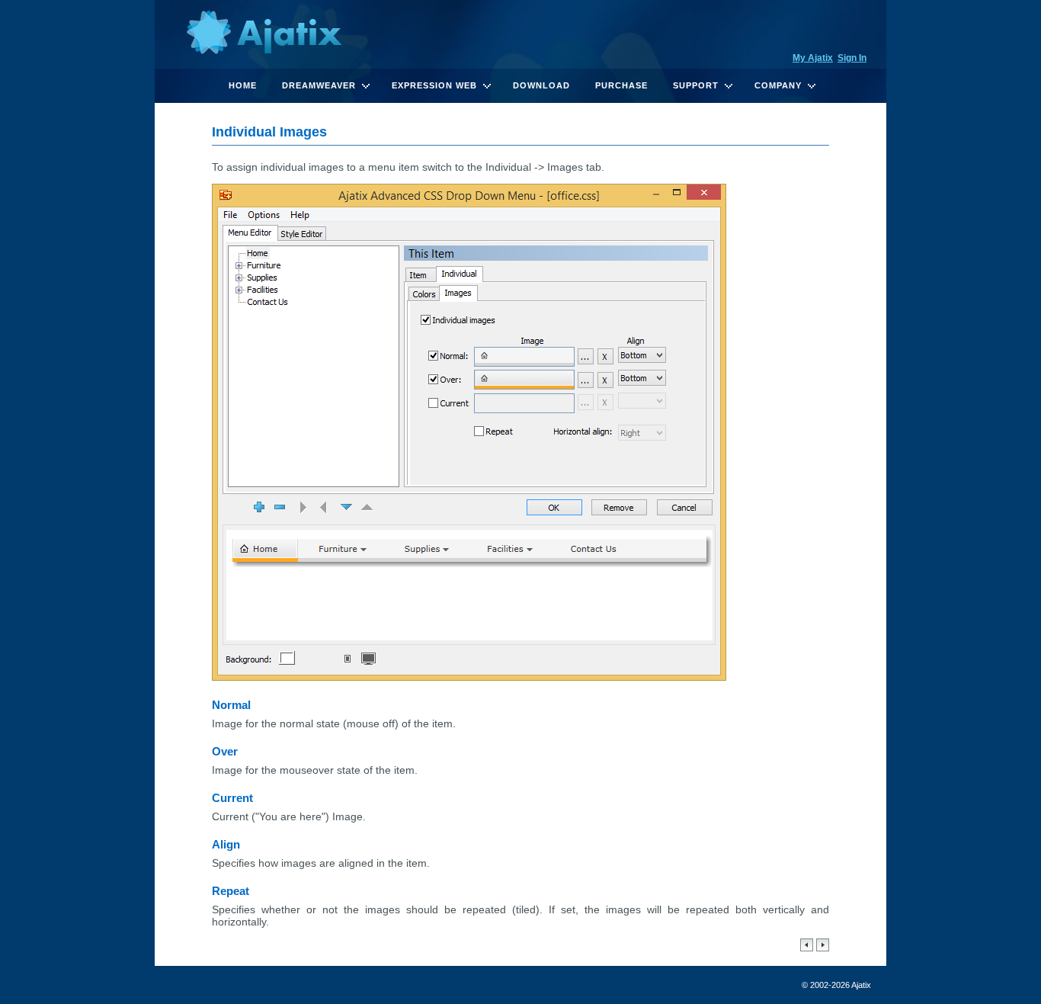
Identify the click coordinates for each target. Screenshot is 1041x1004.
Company (778, 85)
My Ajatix (813, 58)
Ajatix (264, 34)
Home (243, 85)
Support (696, 85)
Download (541, 85)
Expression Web (434, 85)
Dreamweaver (319, 85)
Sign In (852, 58)
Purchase (621, 85)
